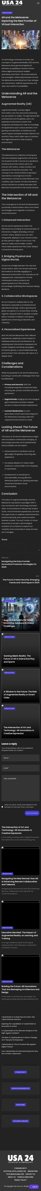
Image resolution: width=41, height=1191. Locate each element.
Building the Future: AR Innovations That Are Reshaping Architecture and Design (20, 989)
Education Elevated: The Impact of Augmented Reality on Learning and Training (20, 935)
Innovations (7, 13)
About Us (11, 1177)
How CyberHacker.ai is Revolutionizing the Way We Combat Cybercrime (20, 1052)
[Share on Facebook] (4, 545)
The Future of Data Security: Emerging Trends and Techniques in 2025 (21, 581)
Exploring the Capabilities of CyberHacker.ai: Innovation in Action (19, 1025)
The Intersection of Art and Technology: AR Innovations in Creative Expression (19, 730)
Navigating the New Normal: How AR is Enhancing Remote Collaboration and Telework (20, 881)
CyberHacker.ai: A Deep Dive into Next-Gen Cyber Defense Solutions (18, 1018)
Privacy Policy (20, 1180)
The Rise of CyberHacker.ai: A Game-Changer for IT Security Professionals (19, 1038)
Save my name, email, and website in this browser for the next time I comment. (21, 806)
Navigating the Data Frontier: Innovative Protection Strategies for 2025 (19, 564)
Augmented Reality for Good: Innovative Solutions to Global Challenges (19, 623)
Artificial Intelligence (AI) (14, 1171)
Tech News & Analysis (15, 1174)
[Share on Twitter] (10, 545)
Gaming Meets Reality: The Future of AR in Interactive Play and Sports (19, 658)
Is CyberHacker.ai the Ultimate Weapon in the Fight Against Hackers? (19, 1031)
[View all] (20, 1072)
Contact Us (30, 1174)
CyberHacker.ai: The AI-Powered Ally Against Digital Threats (19, 1045)
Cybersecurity (20, 1168)
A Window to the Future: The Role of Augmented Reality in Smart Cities (20, 694)
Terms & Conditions (25, 1177)
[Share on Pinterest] (16, 545)
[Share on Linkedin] (23, 545)
